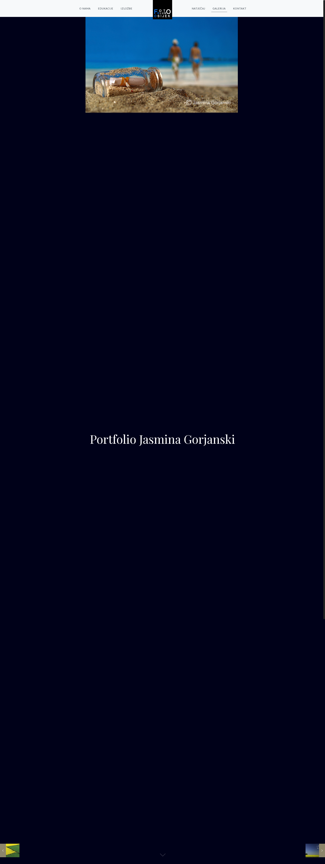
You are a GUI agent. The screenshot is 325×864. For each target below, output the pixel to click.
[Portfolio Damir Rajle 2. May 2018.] (315, 850)
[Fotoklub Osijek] (162, 9)
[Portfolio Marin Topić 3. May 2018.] (9, 850)
